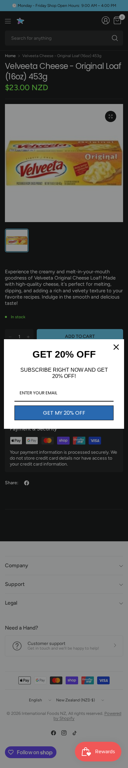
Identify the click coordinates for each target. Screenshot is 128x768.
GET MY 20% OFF (64, 413)
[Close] (116, 347)
